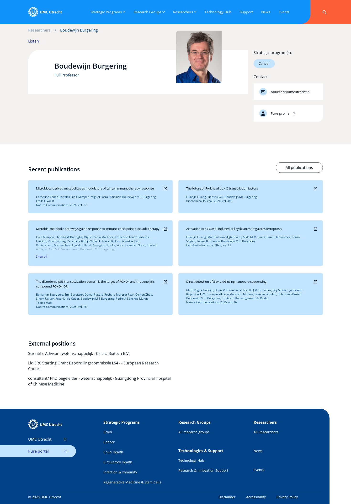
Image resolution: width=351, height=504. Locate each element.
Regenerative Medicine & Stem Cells (132, 482)
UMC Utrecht (40, 439)
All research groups (194, 432)
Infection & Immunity (120, 472)
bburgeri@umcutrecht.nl (291, 92)
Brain (107, 432)
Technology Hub (191, 460)
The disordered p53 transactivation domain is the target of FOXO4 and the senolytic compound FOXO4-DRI (95, 283)
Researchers (39, 30)
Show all (41, 257)
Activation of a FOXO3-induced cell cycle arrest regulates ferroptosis (234, 229)
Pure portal (38, 451)
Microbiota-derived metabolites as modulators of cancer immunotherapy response (95, 188)
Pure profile (280, 113)
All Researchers (266, 432)
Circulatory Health (117, 462)
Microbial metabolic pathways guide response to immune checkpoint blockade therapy (98, 229)
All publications (299, 167)
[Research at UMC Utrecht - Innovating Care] (45, 12)
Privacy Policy (287, 497)
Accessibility (256, 497)
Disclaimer (226, 497)
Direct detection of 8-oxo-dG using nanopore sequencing (226, 281)
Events (259, 469)
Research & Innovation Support (203, 470)
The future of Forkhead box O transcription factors (222, 188)
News (258, 451)
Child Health (113, 452)
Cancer (264, 63)
